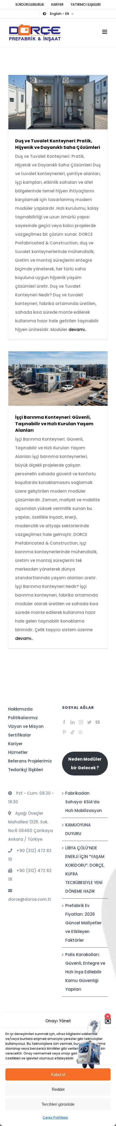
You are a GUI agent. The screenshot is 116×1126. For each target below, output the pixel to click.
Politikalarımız (23, 718)
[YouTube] (97, 722)
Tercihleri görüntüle (58, 1104)
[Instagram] (81, 722)
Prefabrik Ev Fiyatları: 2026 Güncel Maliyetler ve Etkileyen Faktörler (83, 923)
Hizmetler (18, 752)
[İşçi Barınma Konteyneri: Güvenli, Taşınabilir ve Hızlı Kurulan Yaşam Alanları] (58, 378)
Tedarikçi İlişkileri (25, 770)
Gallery (66, 102)
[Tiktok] (72, 732)
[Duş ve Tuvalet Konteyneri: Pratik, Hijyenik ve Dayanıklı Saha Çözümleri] (58, 102)
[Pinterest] (64, 732)
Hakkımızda (20, 709)
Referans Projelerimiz (30, 761)
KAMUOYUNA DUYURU (78, 829)
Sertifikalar (19, 735)
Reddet (58, 1089)
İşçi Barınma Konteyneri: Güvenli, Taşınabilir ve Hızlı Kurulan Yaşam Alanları (50, 378)
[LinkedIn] (72, 722)
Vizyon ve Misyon (26, 726)
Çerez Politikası (55, 1117)
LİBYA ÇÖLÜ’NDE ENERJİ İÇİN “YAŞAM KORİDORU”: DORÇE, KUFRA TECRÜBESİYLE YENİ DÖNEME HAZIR (84, 869)
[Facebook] (64, 722)
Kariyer (15, 744)
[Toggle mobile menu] (105, 32)
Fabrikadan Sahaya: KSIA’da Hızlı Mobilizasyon (83, 801)
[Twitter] (89, 722)
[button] (108, 1021)
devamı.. (77, 329)
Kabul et (58, 1074)
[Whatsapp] (81, 732)
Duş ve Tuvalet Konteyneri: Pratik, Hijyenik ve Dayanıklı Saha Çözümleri (50, 102)
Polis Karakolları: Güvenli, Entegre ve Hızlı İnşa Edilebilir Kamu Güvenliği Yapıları (85, 972)
